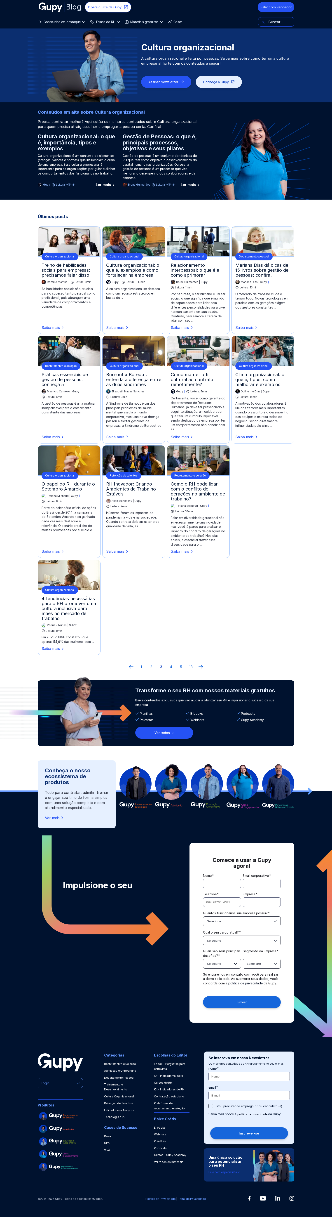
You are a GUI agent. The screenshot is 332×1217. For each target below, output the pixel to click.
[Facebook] (249, 1198)
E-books (160, 1127)
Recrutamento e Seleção (120, 1064)
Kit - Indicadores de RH (169, 1076)
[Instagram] (291, 1198)
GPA (107, 1143)
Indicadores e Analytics (119, 1110)
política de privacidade (246, 983)
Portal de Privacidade (192, 1198)
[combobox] (242, 921)
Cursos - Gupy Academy (170, 1155)
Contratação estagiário (169, 1096)
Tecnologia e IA (114, 1117)
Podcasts (160, 1148)
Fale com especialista (223, 1172)
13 (191, 667)
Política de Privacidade (160, 1198)
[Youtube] (263, 1198)
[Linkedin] (277, 1198)
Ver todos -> (164, 733)
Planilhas (160, 1141)
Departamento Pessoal (119, 1077)
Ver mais (52, 818)
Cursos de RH (163, 1082)
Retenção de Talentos (118, 1103)
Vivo (107, 1150)
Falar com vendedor (276, 7)
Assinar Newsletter (163, 82)
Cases (177, 22)
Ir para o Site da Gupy (105, 7)
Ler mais (105, 185)
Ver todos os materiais (168, 1162)
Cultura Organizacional (119, 1096)
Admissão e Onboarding (120, 1070)
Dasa (107, 1136)
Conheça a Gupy (216, 82)
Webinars (160, 1134)
